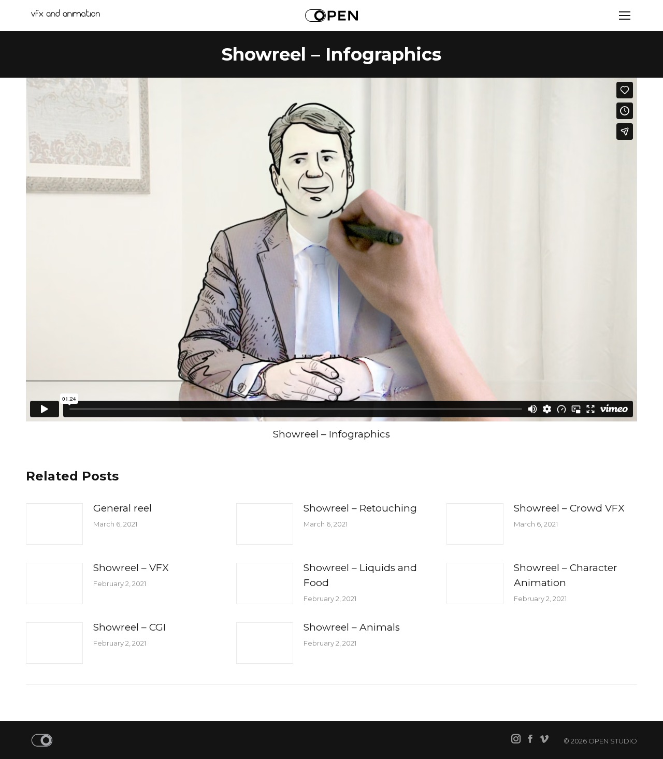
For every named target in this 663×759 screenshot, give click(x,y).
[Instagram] (516, 739)
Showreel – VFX (130, 568)
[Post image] (54, 524)
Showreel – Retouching (360, 508)
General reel (122, 508)
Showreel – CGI (129, 627)
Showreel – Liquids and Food (360, 575)
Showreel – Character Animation (565, 575)
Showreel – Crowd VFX (569, 508)
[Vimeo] (544, 739)
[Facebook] (530, 739)
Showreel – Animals (352, 627)
